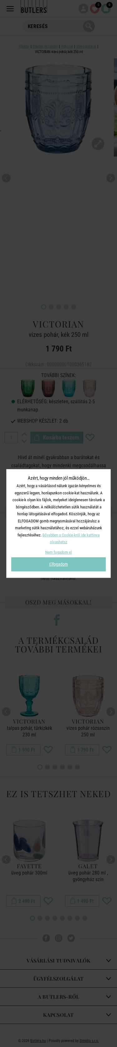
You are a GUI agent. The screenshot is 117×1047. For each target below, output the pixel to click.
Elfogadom (58, 564)
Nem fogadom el (58, 552)
